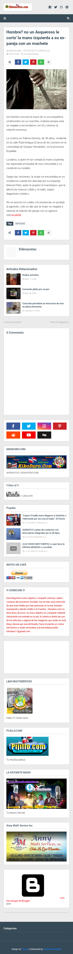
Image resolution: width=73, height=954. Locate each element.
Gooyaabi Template (52, 949)
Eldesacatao (15, 50)
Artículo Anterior (13, 322)
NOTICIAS (14, 54)
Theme (25, 949)
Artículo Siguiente (59, 322)
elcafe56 (16, 215)
